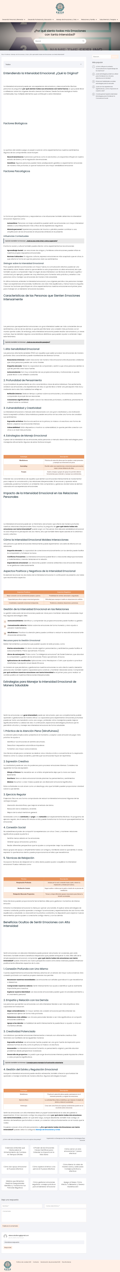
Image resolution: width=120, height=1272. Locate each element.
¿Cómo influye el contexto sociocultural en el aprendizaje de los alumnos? (107, 69)
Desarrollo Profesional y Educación (40, 20)
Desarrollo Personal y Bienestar (12, 20)
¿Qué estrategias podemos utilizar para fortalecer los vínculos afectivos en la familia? (107, 76)
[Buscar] (83, 40)
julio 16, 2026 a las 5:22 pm (16, 1238)
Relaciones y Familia (88, 20)
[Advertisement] (44, 80)
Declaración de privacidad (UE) (50, 1262)
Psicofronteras (66, 1262)
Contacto (36, 1262)
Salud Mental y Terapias (108, 20)
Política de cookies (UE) (23, 1262)
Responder (7, 1247)
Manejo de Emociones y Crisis (66, 20)
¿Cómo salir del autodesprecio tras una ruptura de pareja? (22, 1139)
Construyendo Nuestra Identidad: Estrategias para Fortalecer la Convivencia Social (106, 96)
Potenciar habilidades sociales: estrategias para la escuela (106, 82)
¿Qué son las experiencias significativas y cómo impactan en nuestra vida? (107, 89)
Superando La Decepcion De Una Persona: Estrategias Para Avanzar (66, 1139)
